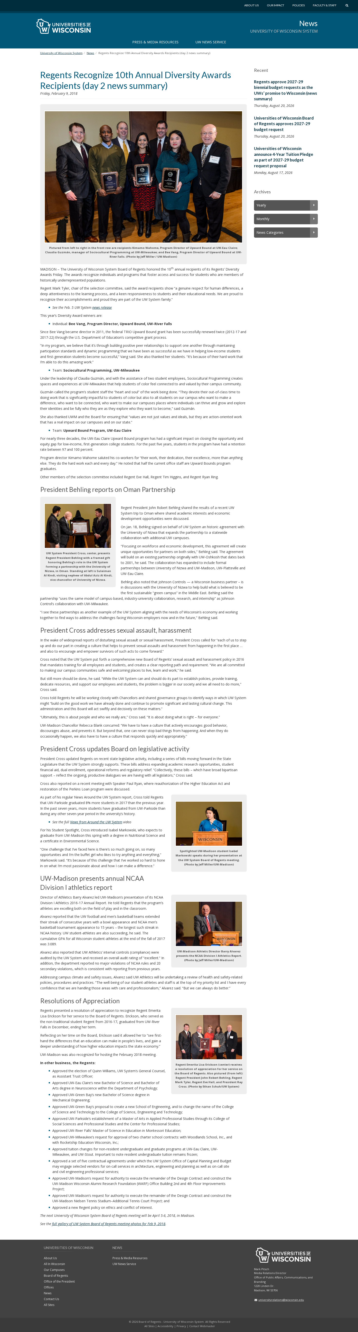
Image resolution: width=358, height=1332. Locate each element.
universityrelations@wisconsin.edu (281, 1300)
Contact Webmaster (202, 1326)
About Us (251, 5)
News (308, 23)
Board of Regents (56, 1276)
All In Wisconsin (54, 1264)
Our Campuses (54, 1270)
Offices (49, 1287)
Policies (298, 5)
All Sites (49, 1305)
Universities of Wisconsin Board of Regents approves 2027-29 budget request (284, 123)
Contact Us (51, 1299)
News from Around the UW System (96, 822)
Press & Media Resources (155, 42)
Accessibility (165, 1326)
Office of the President (59, 1281)
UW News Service (211, 42)
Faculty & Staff (325, 5)
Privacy (181, 1326)
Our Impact (275, 5)
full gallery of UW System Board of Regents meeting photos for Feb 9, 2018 (108, 1223)
